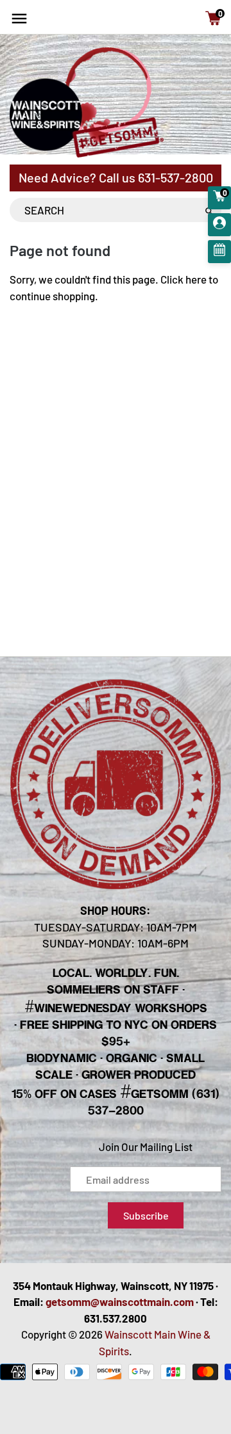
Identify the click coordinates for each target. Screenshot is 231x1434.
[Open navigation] (19, 18)
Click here (183, 279)
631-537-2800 (175, 177)
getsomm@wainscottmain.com (120, 1301)
